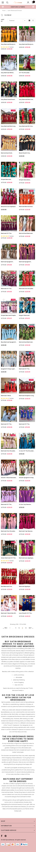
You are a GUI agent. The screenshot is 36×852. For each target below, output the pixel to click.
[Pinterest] (5, 836)
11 (15, 628)
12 (19, 628)
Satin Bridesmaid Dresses (15, 10)
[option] (18, 7)
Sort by (2, 20)
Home (4, 10)
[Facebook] (1, 836)
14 (25, 628)
